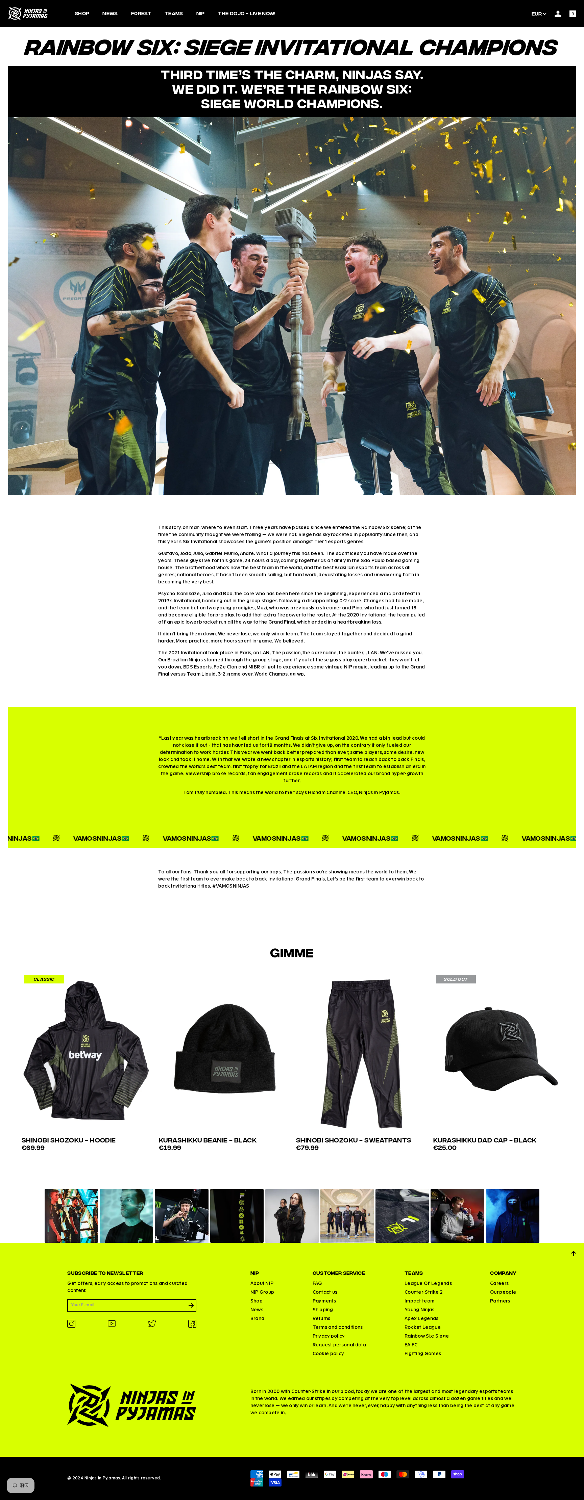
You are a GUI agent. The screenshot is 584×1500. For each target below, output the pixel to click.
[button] (71, 1215)
